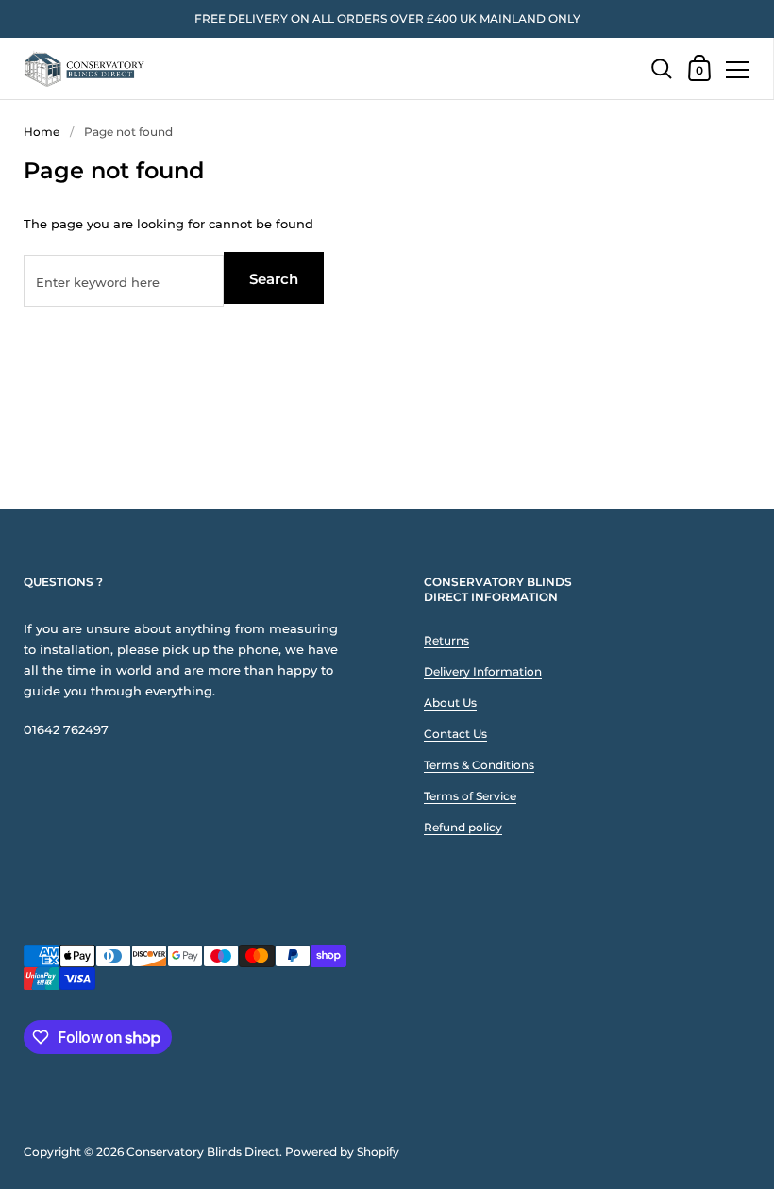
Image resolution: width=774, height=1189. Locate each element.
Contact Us (455, 734)
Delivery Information (483, 671)
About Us (450, 702)
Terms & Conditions (479, 765)
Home (41, 132)
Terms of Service (470, 796)
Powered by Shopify (342, 1152)
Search (273, 279)
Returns (446, 640)
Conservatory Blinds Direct (202, 1152)
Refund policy (463, 827)
